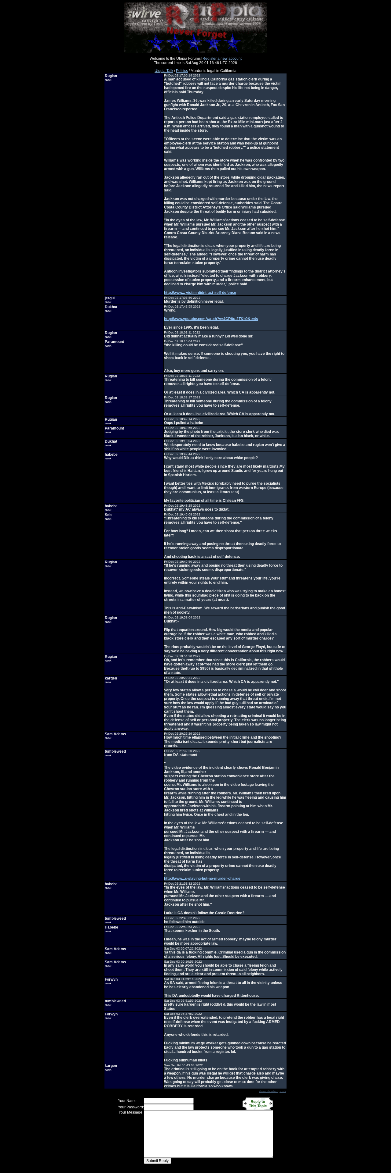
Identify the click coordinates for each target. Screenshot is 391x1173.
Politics (182, 71)
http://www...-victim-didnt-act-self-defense (200, 293)
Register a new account (222, 58)
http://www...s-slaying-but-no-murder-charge (202, 878)
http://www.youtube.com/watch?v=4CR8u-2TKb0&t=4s (211, 319)
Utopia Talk (164, 71)
